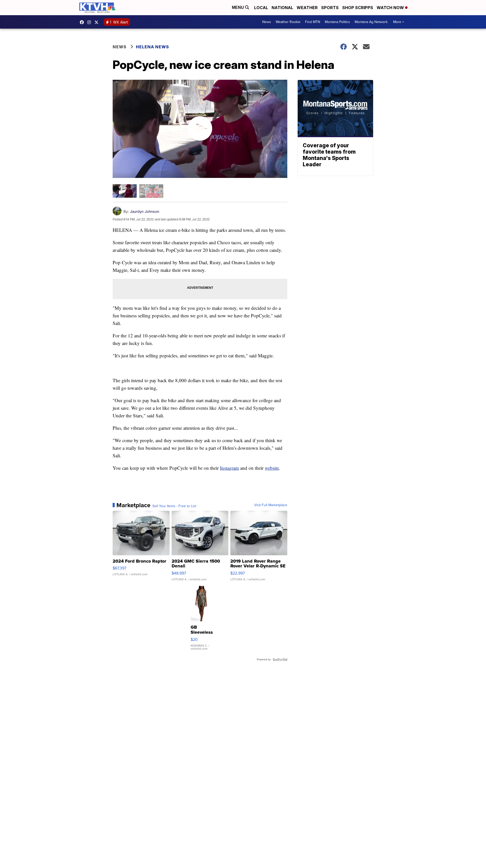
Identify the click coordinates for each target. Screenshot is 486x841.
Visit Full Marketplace (270, 505)
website (272, 468)
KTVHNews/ (83, 22)
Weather (307, 7)
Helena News (152, 46)
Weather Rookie (288, 22)
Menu (238, 7)
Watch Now (391, 7)
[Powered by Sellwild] (280, 659)
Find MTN (312, 22)
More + (398, 22)
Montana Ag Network (371, 22)
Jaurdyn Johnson (144, 211)
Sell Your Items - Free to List (174, 506)
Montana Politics (337, 22)
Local (261, 7)
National (282, 7)
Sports (330, 7)
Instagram (229, 468)
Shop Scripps (357, 7)
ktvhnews (90, 22)
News (266, 22)
